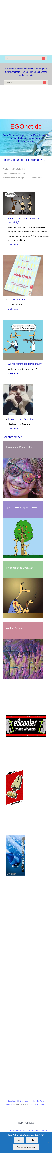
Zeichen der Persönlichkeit (14, 169)
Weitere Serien (37, 178)
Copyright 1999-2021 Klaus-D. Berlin (21, 1101)
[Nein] (48, 1142)
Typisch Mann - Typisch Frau (21, 507)
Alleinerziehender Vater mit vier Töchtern (28, 1131)
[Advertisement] (26, 27)
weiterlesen (13, 244)
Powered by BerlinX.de (38, 1104)
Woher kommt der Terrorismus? (25, 364)
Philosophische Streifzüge (13, 178)
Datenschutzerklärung (26, 1147)
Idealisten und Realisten (21, 419)
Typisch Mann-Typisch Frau (14, 173)
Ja (19, 1140)
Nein (32, 1140)
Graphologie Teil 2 (17, 299)
